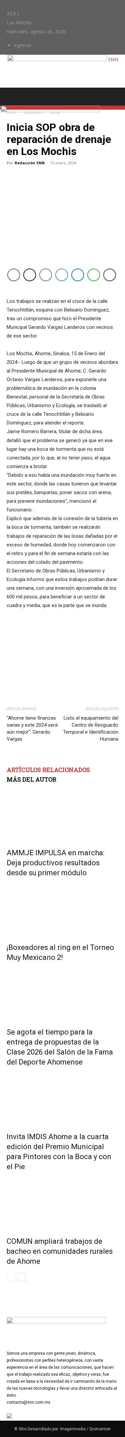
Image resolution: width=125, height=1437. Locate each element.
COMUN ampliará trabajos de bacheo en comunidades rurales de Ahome (60, 1251)
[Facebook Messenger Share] (61, 275)
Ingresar (22, 45)
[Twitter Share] (29, 275)
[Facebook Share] (13, 275)
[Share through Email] (45, 275)
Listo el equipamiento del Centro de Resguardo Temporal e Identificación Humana (90, 728)
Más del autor (31, 779)
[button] (11, 97)
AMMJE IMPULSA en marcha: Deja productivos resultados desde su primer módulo (55, 863)
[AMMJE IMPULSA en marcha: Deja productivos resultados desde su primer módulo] (62, 814)
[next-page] (21, 1277)
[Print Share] (109, 275)
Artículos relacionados (48, 770)
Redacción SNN (30, 162)
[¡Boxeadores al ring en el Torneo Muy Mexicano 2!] (62, 909)
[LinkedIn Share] (77, 275)
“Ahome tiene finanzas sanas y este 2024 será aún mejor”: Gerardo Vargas (32, 728)
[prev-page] (11, 1277)
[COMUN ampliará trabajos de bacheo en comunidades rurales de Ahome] (62, 1202)
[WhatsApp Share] (93, 275)
